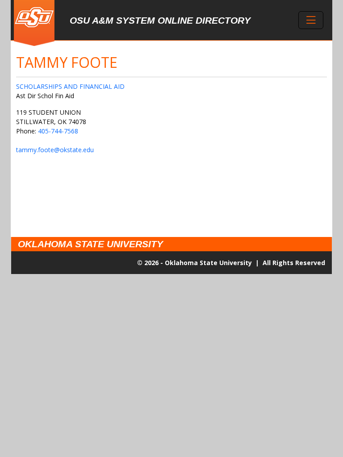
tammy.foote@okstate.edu (55, 149)
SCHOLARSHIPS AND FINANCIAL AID (70, 86)
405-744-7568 (58, 131)
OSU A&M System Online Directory (160, 20)
